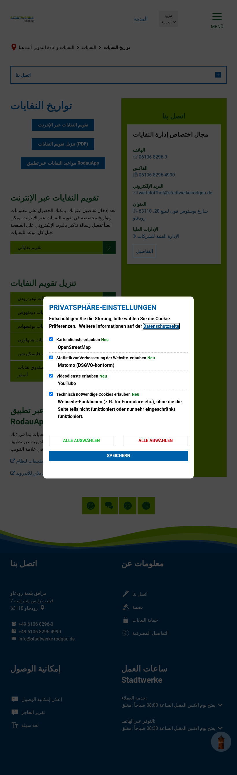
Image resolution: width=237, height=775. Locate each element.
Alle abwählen (155, 440)
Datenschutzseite (161, 326)
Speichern (118, 455)
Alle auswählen (81, 440)
